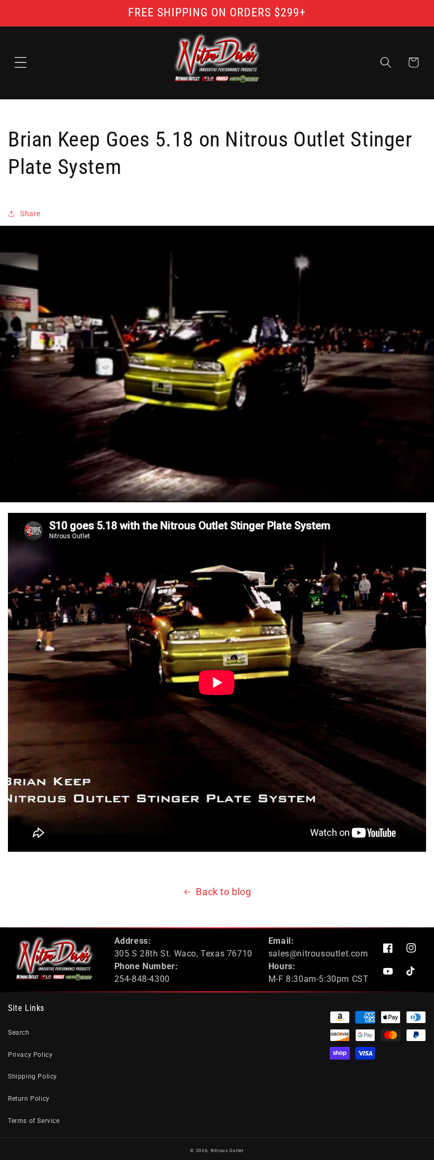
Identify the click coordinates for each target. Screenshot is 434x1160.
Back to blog (223, 891)
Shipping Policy (32, 1076)
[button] (20, 62)
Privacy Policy (30, 1054)
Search (19, 1032)
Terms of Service (34, 1121)
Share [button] (30, 213)
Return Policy (29, 1098)
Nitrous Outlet (227, 1150)
